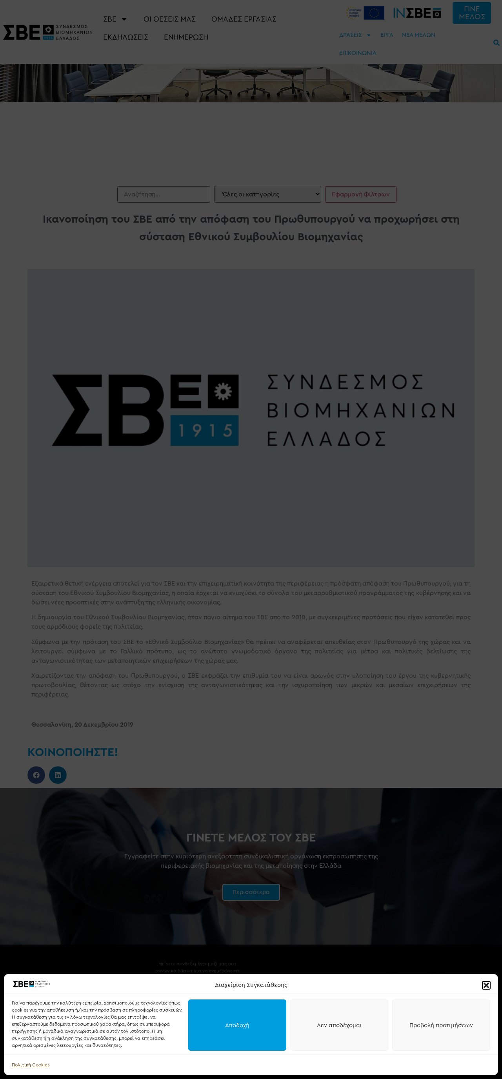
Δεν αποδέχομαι (339, 1025)
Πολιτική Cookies (30, 1064)
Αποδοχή (237, 1025)
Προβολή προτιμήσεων (441, 1025)
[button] (486, 985)
